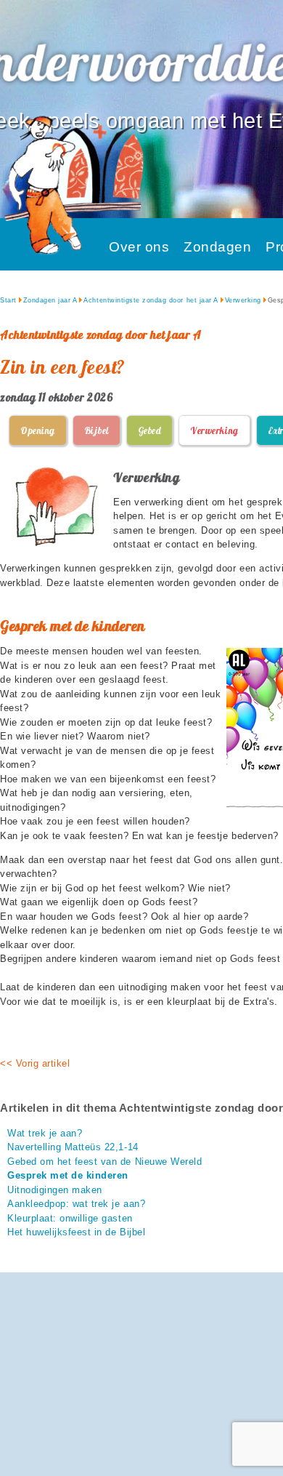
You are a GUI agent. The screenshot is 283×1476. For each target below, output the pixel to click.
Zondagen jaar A (50, 300)
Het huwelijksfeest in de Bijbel (76, 1232)
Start (8, 300)
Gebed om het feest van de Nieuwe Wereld (104, 1161)
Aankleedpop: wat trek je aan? (76, 1203)
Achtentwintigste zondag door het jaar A (150, 300)
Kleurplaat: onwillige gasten (70, 1218)
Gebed (150, 430)
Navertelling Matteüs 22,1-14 (73, 1147)
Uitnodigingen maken (54, 1189)
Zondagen (217, 246)
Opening (37, 430)
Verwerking (243, 300)
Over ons (139, 246)
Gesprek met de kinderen (67, 1175)
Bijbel (96, 430)
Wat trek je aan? (44, 1133)
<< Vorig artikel (35, 1063)
